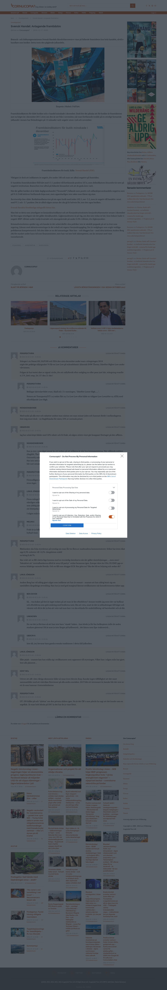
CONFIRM (67, 525)
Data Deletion (71, 533)
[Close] (123, 457)
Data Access (83, 533)
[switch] (112, 492)
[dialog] (83, 495)
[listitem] (83, 487)
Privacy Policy (96, 533)
